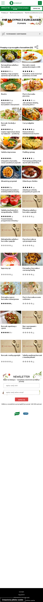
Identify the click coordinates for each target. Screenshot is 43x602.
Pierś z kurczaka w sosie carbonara (32, 298)
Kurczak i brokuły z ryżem (8, 124)
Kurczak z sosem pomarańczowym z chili (31, 66)
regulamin (21, 595)
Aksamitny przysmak (9, 181)
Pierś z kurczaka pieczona (29, 95)
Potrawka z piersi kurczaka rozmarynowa (10, 298)
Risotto (4, 94)
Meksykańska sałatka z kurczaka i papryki (9, 240)
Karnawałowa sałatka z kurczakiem (9, 66)
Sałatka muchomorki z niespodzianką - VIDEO (9, 211)
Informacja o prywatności (21, 597)
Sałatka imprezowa (8, 152)
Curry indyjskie (28, 123)
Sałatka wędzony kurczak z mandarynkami (32, 356)
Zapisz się (21, 400)
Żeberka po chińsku (30, 181)
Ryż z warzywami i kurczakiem (29, 327)
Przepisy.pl (4, 13)
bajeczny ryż (6, 268)
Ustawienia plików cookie (12, 600)
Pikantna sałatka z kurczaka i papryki (29, 211)
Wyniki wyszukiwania (16, 13)
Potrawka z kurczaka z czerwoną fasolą (31, 269)
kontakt (21, 592)
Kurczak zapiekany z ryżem (8, 327)
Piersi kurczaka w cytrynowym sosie (29, 240)
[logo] (15, 3)
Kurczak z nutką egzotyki (10, 355)
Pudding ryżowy (29, 152)
